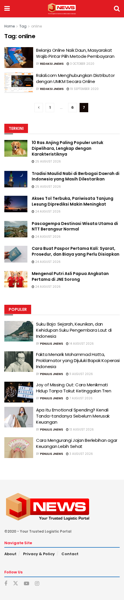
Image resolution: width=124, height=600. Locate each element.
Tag (23, 26)
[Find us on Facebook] (5, 583)
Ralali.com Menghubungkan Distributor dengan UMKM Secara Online (75, 78)
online (36, 26)
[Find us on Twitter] (15, 583)
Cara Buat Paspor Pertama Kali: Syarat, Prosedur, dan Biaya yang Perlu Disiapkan (75, 251)
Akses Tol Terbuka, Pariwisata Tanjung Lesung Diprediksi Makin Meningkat (72, 201)
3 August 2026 (81, 454)
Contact (69, 554)
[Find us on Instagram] (37, 583)
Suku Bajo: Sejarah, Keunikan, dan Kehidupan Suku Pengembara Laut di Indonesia (74, 330)
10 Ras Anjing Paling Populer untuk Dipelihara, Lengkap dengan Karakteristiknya (67, 148)
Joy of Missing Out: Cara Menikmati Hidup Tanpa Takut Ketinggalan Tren (73, 388)
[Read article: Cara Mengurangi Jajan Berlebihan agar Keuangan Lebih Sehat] (18, 447)
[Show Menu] (7, 8)
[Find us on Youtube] (26, 583)
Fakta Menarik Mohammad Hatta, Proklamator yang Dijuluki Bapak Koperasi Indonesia (78, 360)
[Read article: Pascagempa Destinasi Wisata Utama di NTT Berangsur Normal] (15, 229)
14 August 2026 (81, 343)
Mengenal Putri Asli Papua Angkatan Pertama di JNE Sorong (70, 276)
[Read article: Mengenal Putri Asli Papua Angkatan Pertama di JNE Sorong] (15, 279)
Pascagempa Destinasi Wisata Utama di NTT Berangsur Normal (75, 226)
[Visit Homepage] (62, 8)
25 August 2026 (47, 161)
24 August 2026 (47, 211)
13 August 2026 (81, 429)
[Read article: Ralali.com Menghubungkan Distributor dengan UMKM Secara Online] (18, 82)
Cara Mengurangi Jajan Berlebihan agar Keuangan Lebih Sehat (76, 443)
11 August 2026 (81, 374)
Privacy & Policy (39, 554)
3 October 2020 (81, 64)
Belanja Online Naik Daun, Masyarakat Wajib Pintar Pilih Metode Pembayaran (75, 53)
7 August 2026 (81, 398)
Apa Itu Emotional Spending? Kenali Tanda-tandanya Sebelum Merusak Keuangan (73, 416)
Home (9, 26)
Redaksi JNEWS (52, 64)
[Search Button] (117, 8)
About (10, 554)
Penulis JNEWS (51, 343)
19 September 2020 (84, 89)
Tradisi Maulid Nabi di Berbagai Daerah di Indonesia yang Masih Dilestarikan (75, 176)
